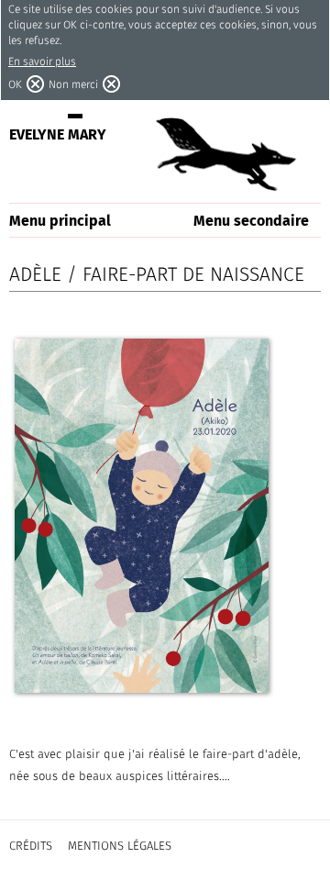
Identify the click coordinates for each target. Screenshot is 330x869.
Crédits (30, 845)
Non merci (73, 84)
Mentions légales (119, 845)
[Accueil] (224, 153)
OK (15, 84)
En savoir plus (42, 61)
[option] (141, 515)
